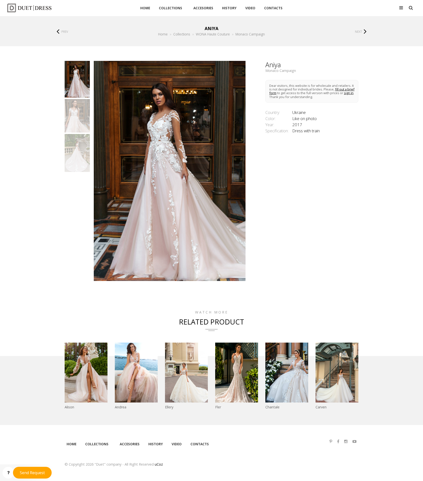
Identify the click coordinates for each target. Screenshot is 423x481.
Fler (218, 407)
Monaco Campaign (280, 71)
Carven (321, 407)
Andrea (120, 407)
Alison (69, 407)
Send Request (32, 472)
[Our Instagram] (346, 441)
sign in (348, 93)
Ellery (169, 407)
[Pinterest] (331, 441)
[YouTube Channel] (354, 441)
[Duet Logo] (42, 8)
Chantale (272, 407)
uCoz (159, 464)
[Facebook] (338, 441)
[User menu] (401, 8)
